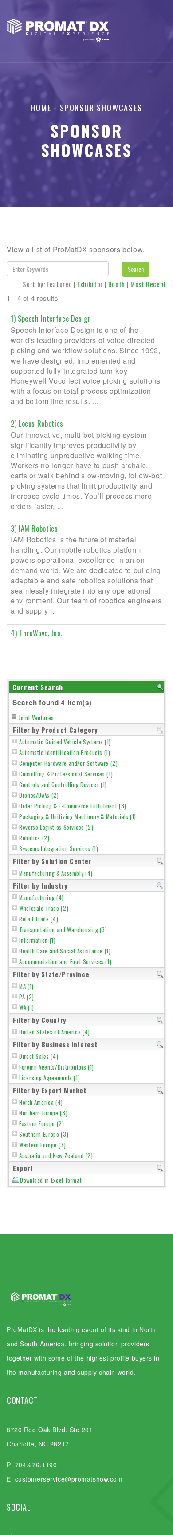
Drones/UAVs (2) (39, 795)
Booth (116, 284)
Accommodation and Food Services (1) (65, 961)
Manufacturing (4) (41, 897)
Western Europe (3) (42, 1145)
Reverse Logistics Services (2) (56, 827)
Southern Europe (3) (43, 1134)
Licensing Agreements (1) (49, 1078)
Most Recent (148, 284)
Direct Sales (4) (38, 1056)
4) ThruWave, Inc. (36, 633)
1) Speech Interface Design (51, 318)
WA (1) (26, 1007)
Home (41, 107)
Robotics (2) (34, 838)
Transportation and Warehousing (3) (63, 929)
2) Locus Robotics (37, 423)
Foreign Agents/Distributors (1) (56, 1067)
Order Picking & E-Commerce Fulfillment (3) (72, 806)
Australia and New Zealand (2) (56, 1155)
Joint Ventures (36, 717)
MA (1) (26, 986)
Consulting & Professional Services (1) (66, 774)
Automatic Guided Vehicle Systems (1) (65, 742)
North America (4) (41, 1102)
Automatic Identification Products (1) (64, 752)
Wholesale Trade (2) (43, 908)
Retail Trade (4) (38, 919)
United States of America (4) (54, 1032)
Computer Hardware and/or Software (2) (68, 763)
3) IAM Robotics (34, 528)
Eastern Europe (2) (41, 1123)
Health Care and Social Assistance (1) (65, 951)
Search (136, 269)
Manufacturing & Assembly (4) (56, 873)
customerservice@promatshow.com (69, 1478)
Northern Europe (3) (43, 1113)
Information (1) (37, 940)
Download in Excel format (51, 1180)
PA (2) (26, 997)
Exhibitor (90, 284)
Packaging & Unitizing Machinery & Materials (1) (77, 816)
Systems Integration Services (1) (58, 848)
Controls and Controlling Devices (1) (63, 784)
